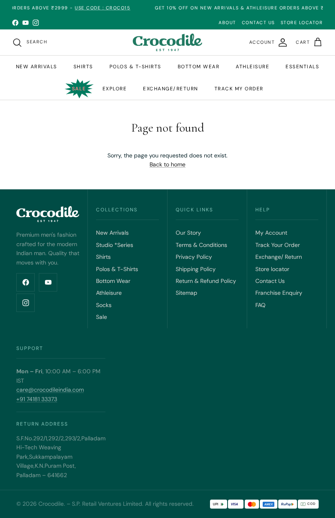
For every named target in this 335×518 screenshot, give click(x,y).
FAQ (260, 305)
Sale (79, 88)
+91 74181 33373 (36, 399)
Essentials (302, 66)
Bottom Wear (113, 281)
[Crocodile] (167, 42)
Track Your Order (277, 245)
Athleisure (252, 66)
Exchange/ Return (278, 256)
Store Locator (302, 22)
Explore (115, 88)
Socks (104, 305)
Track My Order (239, 88)
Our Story (188, 232)
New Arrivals (36, 66)
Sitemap (186, 292)
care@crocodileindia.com (50, 389)
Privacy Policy (194, 256)
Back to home (167, 164)
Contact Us (270, 281)
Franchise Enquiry (278, 292)
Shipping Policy (196, 269)
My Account (271, 232)
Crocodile (51, 503)
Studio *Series (114, 245)
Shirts (83, 66)
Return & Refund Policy (206, 281)
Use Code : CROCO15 (96, 8)
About (227, 22)
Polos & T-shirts (135, 66)
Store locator (272, 269)
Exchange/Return (170, 88)
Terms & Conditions (201, 245)
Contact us (258, 22)
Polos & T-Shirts (117, 269)
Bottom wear (199, 66)
